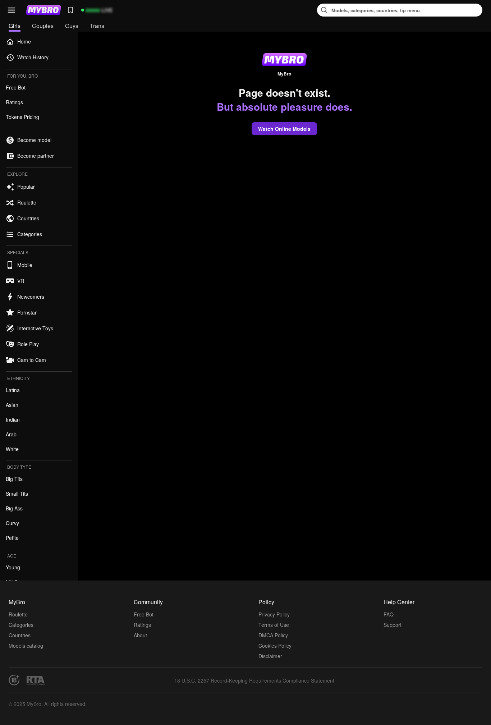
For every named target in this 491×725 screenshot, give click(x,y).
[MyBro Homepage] (43, 10)
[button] (11, 10)
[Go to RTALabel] (36, 680)
